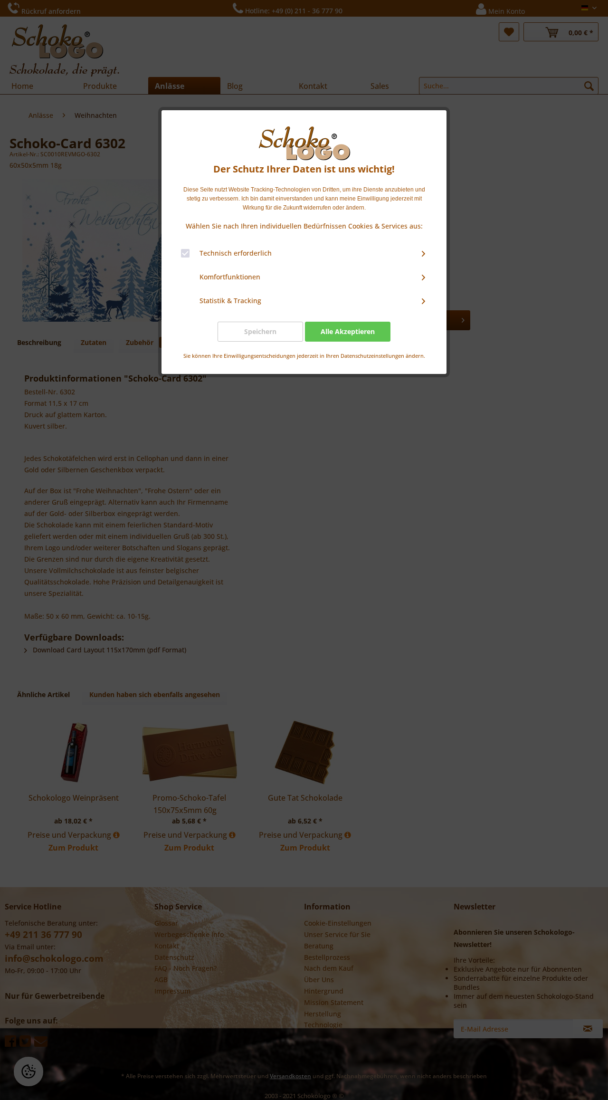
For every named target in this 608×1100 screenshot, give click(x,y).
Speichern (260, 331)
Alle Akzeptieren (348, 331)
